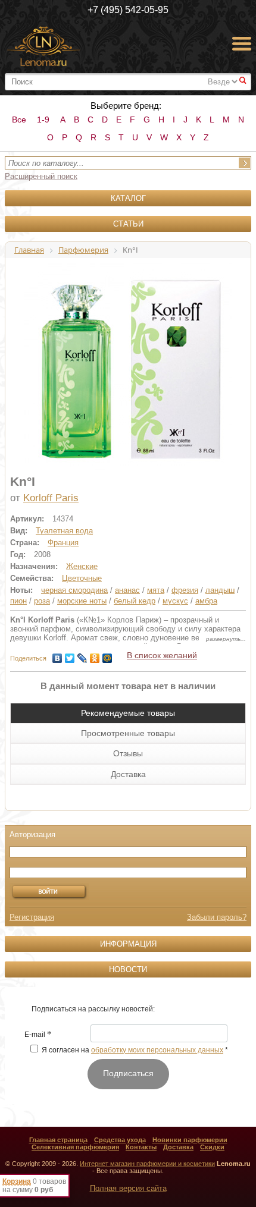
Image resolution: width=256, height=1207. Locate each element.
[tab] (128, 713)
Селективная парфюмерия (75, 1147)
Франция (63, 542)
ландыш (220, 590)
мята (155, 590)
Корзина (16, 1181)
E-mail (37, 1035)
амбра (206, 600)
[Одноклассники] (95, 655)
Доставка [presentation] (128, 774)
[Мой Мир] (107, 655)
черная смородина (74, 590)
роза (42, 600)
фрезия (184, 590)
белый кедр (134, 600)
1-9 (43, 119)
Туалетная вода (64, 530)
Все (19, 119)
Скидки (212, 1147)
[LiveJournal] (82, 655)
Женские (82, 566)
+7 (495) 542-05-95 (128, 10)
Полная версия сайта (128, 1188)
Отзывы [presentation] (128, 753)
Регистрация (32, 917)
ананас (127, 590)
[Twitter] (70, 655)
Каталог (128, 198)
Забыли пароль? (216, 917)
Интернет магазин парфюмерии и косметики (147, 1163)
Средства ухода (120, 1139)
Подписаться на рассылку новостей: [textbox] (93, 1009)
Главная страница (58, 1139)
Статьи (128, 223)
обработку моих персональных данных (157, 1050)
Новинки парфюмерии (189, 1139)
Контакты (141, 1147)
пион (18, 600)
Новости (128, 969)
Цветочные (82, 578)
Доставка (178, 1147)
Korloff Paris (51, 498)
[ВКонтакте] (57, 655)
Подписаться (128, 1073)
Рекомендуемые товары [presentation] (128, 713)
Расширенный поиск (41, 176)
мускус (175, 600)
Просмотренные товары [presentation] (128, 733)
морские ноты (82, 600)
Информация (128, 943)
